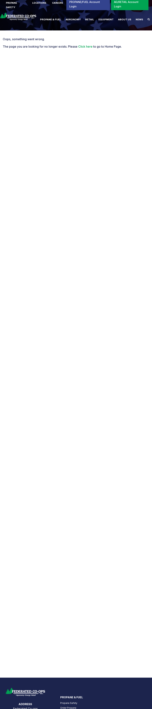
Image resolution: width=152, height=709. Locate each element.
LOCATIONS (39, 2)
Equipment (106, 19)
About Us (124, 19)
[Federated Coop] (18, 18)
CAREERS (57, 2)
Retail (89, 19)
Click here (85, 46)
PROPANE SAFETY (11, 5)
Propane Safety (68, 703)
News (139, 19)
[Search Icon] (149, 19)
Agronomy (73, 19)
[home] (25, 691)
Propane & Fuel (50, 19)
